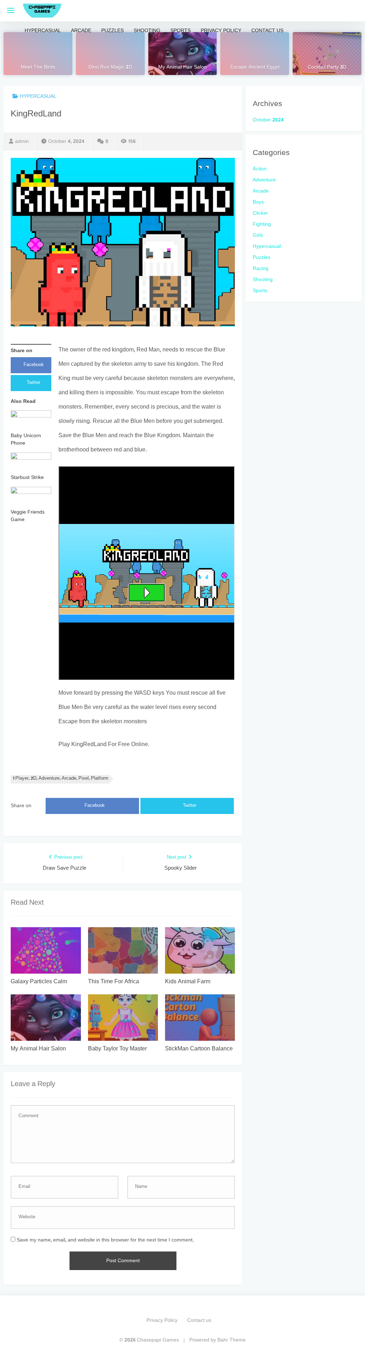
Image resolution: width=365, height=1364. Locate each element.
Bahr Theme (231, 1340)
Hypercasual (43, 31)
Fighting (262, 224)
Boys (258, 202)
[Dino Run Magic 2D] (110, 53)
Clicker (260, 213)
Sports (180, 31)
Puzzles (112, 31)
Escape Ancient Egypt (254, 67)
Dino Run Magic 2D (110, 67)
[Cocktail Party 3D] (327, 53)
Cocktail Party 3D (327, 67)
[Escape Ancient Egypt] (254, 53)
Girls (258, 235)
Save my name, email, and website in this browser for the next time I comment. (105, 1240)
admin (22, 142)
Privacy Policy (221, 31)
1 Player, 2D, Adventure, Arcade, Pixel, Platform (60, 779)
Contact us (267, 31)
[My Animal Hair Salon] (182, 53)
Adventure (264, 180)
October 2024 (268, 120)
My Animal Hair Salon (182, 67)
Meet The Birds (38, 67)
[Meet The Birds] (38, 53)
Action (260, 169)
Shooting (147, 31)
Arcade (81, 31)
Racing (260, 269)
